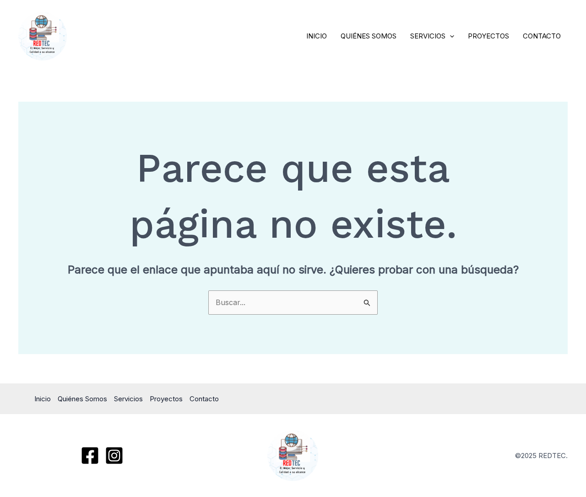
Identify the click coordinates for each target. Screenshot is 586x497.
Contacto (542, 36)
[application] (449, 36)
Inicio (316, 36)
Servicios (427, 36)
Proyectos (488, 36)
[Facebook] (90, 455)
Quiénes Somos (368, 36)
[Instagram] (114, 455)
